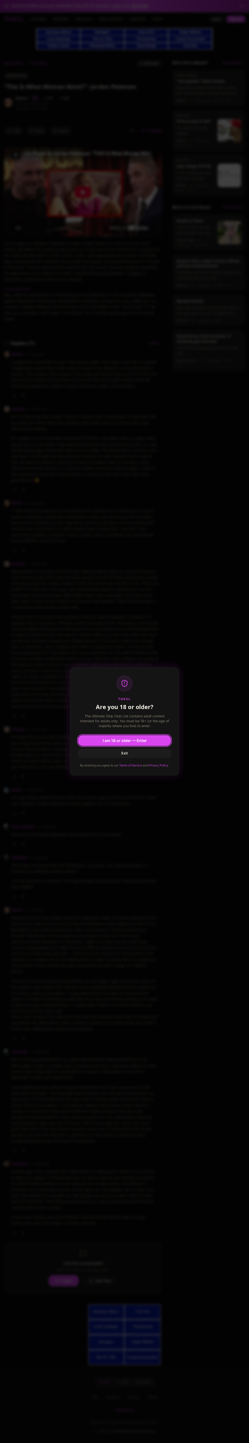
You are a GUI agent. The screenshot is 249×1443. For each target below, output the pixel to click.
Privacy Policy (158, 765)
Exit (124, 753)
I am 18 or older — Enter (125, 740)
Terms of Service (130, 765)
